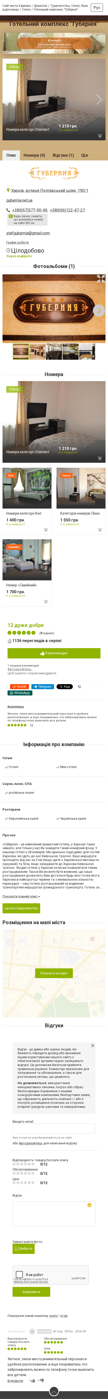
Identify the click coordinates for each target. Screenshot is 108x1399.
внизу (53, 1316)
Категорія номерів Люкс (80, 513)
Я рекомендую (56, 653)
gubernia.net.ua (19, 200)
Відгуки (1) (63, 155)
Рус (96, 7)
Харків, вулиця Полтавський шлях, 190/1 (49, 190)
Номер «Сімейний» (21, 585)
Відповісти (15, 1381)
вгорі (64, 1316)
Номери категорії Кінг (24, 513)
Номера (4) (34, 155)
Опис (11, 155)
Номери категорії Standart (27, 129)
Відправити (31, 1292)
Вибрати (25, 1248)
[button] (101, 279)
